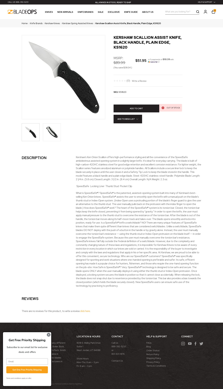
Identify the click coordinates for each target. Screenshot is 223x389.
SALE (100, 12)
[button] (165, 60)
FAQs (149, 342)
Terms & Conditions (156, 365)
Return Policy (152, 354)
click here (85, 311)
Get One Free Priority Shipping (27, 369)
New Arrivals (65, 12)
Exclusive (114, 12)
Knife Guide (131, 12)
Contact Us (117, 360)
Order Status (153, 350)
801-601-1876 (118, 354)
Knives (49, 12)
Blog (148, 346)
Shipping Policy (153, 358)
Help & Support (205, 2)
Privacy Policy (153, 362)
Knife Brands (85, 12)
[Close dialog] (49, 335)
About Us (147, 12)
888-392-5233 (22, 2)
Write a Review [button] (139, 81)
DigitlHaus (78, 384)
